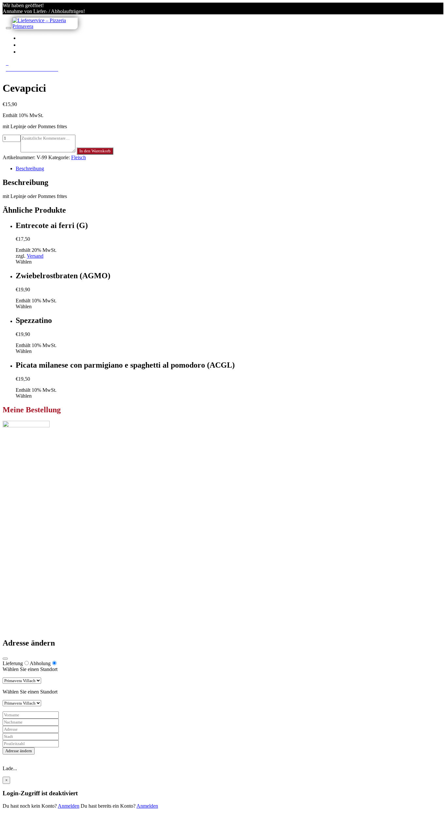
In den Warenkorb (95, 150)
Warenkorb (27, 569)
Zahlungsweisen (32, 594)
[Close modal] (5, 659)
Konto (36, 44)
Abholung (40, 663)
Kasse (22, 563)
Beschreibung (30, 168)
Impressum (27, 612)
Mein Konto (28, 557)
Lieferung (13, 663)
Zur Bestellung (18, 489)
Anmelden (68, 806)
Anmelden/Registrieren (65, 51)
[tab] (229, 169)
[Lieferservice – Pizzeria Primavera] (45, 26)
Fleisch (78, 157)
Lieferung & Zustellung (40, 600)
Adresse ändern (18, 750)
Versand (35, 256)
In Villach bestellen (61, 38)
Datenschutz (28, 606)
